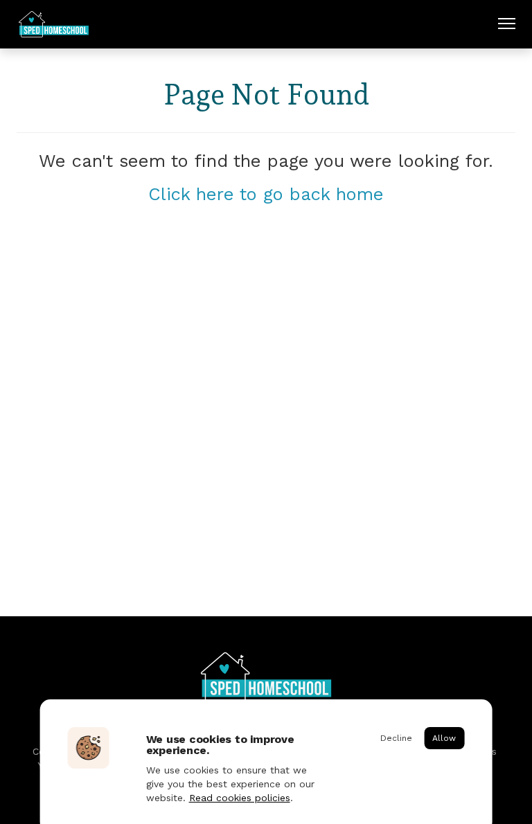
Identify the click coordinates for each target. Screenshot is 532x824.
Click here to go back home (266, 193)
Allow (444, 738)
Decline (396, 738)
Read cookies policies (239, 797)
